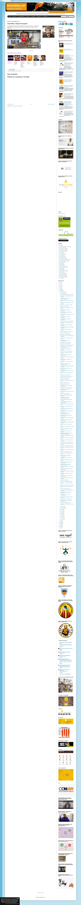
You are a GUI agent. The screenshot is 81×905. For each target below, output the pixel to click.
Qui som (14, 16)
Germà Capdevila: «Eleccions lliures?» (66, 376)
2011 (60, 527)
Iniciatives (60, 264)
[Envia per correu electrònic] (9, 69)
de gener (61, 519)
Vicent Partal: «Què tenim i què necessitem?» (65, 495)
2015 (60, 522)
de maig (61, 513)
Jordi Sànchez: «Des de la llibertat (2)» (66, 442)
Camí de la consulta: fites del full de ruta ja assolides (68, 111)
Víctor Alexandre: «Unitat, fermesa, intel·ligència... (65, 456)
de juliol (61, 510)
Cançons (60, 252)
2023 (60, 282)
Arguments (39, 16)
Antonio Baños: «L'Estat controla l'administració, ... (65, 389)
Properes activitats (62, 275)
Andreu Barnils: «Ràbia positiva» (65, 342)
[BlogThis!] (10, 69)
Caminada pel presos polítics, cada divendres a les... (65, 368)
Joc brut (60, 268)
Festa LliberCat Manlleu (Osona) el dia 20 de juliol (68, 80)
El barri (28, 16)
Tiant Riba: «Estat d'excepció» (65, 393)
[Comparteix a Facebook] (13, 69)
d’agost (61, 509)
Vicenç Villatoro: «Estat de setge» (65, 334)
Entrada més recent (11, 104)
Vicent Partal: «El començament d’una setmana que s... (66, 476)
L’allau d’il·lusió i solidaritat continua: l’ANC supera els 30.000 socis (68, 86)
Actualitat (33, 16)
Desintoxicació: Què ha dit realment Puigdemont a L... (66, 415)
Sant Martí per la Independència (65, 655)
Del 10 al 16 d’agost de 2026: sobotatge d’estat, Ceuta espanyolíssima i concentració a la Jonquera (66, 645)
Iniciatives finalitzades (62, 267)
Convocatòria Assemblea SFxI (64, 259)
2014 (60, 523)
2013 (60, 525)
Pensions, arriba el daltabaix (64, 671)
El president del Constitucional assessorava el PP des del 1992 (69, 56)
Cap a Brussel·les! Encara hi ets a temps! (66, 294)
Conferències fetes (62, 258)
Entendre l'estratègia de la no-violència (66, 331)
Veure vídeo (31, 50)
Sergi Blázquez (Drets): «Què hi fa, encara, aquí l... (65, 355)
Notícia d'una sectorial (62, 270)
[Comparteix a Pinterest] (14, 69)
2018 (60, 289)
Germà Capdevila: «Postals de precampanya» (65, 340)
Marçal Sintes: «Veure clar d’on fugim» (66, 304)
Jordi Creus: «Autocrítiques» (64, 379)
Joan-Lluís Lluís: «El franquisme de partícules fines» (65, 462)
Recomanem (45, 16)
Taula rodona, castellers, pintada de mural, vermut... (66, 312)
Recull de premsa (62, 276)
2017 (60, 290)
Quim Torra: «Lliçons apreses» (65, 382)
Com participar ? (62, 253)
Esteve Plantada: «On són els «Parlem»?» (67, 345)
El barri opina (61, 262)
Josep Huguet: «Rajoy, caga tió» (65, 343)
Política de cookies (40, 892)
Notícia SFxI (61, 269)
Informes (60, 263)
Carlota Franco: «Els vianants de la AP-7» (66, 445)
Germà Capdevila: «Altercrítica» (65, 377)
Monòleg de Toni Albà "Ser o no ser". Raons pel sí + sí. (68, 44)
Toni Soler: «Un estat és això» (65, 332)
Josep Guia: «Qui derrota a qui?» (65, 488)
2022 (60, 283)
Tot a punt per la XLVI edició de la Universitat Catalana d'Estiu (68, 72)
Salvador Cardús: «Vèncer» (64, 306)
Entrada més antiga (51, 104)
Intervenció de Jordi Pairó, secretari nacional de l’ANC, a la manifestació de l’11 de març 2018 (66, 662)
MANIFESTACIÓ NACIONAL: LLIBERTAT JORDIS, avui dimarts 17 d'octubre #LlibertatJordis (68, 64)
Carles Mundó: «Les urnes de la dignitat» (66, 321)
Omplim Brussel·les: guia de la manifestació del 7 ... (65, 413)
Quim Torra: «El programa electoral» (66, 451)
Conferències (61, 257)
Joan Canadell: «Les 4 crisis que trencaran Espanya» (65, 298)
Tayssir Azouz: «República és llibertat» (66, 481)
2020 (60, 286)
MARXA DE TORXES (63, 656)
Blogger (44, 897)
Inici (10, 16)
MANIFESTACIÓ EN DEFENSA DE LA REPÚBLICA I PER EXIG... (66, 433)
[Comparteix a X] (11, 69)
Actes (60, 245)
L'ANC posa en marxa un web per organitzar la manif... (65, 364)
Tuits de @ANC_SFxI (61, 213)
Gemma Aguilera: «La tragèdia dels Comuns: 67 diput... (65, 347)
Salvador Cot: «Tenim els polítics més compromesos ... (66, 420)
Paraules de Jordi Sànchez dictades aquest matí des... (66, 402)
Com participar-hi (21, 16)
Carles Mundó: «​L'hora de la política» (66, 387)
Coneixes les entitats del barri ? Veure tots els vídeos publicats (61, 11)
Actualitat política (62, 250)
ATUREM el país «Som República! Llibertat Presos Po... (65, 465)
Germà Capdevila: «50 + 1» (64, 384)
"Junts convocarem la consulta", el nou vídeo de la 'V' (68, 50)
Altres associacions (62, 251)
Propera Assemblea (62, 274)
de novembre (62, 293)
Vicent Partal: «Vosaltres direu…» (65, 502)
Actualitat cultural (62, 247)
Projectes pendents (62, 273)
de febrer (61, 517)
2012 (60, 526)
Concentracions (61, 256)
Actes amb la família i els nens (64, 246)
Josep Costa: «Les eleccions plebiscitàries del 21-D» (64, 398)
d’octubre (61, 506)
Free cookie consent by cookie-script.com (12, 903)
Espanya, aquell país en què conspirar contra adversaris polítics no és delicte (68, 94)
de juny (61, 512)
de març (61, 516)
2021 (60, 285)
